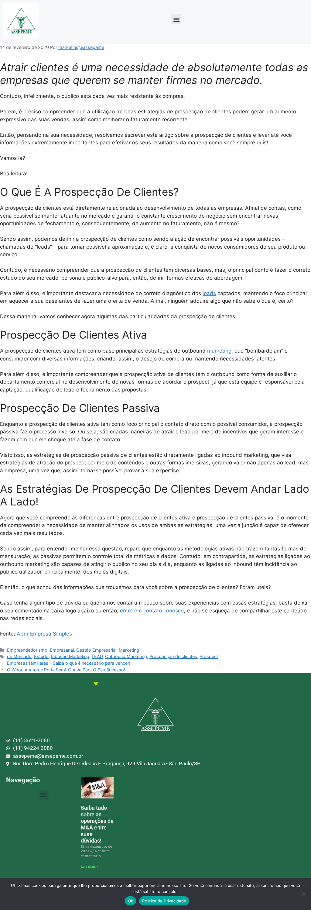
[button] (176, 19)
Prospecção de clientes (173, 656)
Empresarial (62, 650)
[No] (303, 894)
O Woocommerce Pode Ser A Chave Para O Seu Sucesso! (66, 669)
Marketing (129, 650)
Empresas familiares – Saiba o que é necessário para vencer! (68, 663)
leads (209, 293)
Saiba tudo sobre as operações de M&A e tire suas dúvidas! (97, 824)
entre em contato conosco (152, 611)
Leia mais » (89, 866)
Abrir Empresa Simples (44, 634)
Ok (130, 900)
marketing (219, 351)
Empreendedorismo (27, 650)
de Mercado (19, 656)
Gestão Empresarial (96, 650)
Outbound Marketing (126, 656)
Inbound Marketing (70, 656)
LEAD (97, 656)
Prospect (209, 656)
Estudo (41, 656)
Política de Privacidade (164, 900)
